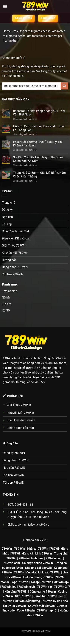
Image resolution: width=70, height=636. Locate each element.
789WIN (8, 358)
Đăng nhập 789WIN (15, 267)
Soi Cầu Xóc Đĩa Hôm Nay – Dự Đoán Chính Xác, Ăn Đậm (38, 159)
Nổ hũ (6, 297)
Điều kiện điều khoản (21, 420)
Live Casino (9, 291)
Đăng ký (7, 209)
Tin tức (6, 304)
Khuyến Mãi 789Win (15, 253)
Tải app (7, 224)
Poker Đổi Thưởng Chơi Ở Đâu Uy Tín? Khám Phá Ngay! (38, 143)
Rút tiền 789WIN (12, 274)
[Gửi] (64, 85)
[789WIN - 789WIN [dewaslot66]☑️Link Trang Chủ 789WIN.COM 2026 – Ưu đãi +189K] (35, 6)
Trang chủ (8, 202)
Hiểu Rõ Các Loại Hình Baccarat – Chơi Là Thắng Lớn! (39, 128)
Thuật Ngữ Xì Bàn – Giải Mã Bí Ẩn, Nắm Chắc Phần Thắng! (39, 174)
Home (7, 31)
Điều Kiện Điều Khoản (16, 238)
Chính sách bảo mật (20, 428)
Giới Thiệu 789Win (14, 245)
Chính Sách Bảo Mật (15, 231)
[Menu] (5, 6)
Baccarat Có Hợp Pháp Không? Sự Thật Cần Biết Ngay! (39, 112)
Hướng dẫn (9, 260)
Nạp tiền (7, 217)
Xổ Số (6, 310)
